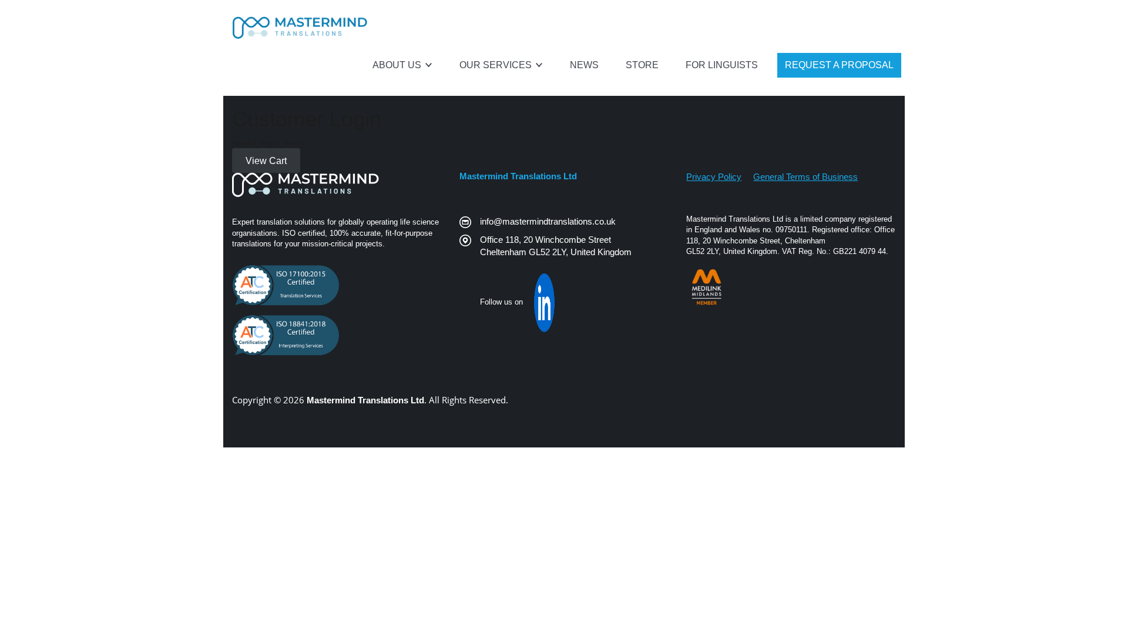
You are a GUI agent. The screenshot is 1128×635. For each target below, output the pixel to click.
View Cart (266, 161)
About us (398, 65)
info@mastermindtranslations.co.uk (548, 221)
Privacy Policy (713, 177)
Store (642, 65)
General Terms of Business (805, 177)
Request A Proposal (839, 65)
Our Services (496, 65)
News (584, 65)
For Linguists (722, 65)
